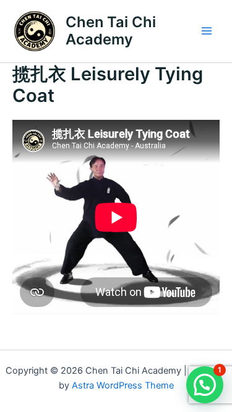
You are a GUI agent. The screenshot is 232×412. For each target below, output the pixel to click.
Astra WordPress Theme (123, 385)
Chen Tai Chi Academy (111, 30)
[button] (204, 384)
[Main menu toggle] (207, 31)
